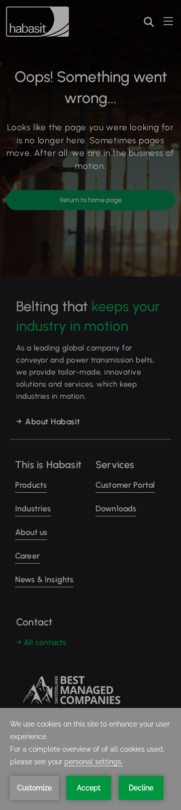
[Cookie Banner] (90, 759)
